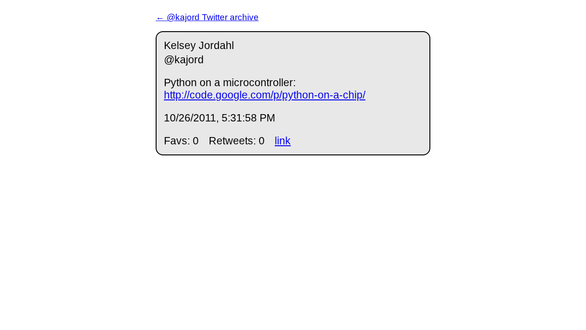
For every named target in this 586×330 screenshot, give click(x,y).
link (283, 141)
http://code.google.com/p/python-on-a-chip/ (264, 95)
